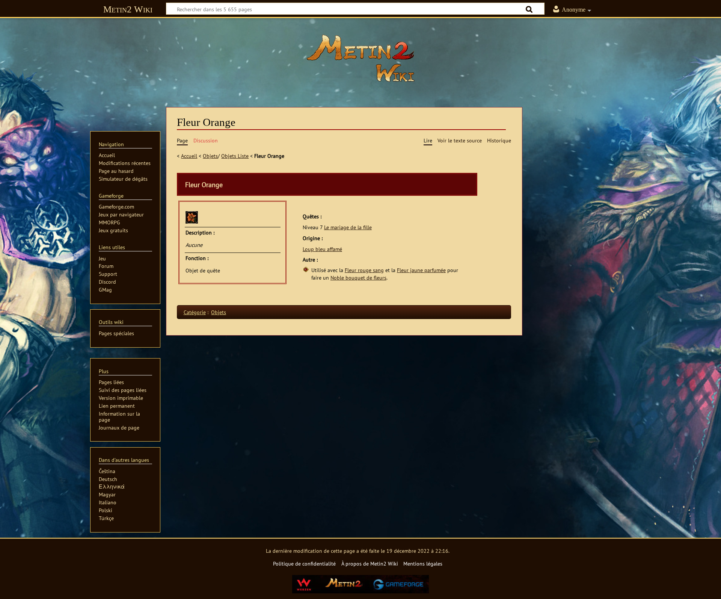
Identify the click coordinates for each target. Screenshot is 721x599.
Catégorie (195, 312)
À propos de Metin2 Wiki (369, 563)
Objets (210, 155)
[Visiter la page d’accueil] (360, 58)
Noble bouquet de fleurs (358, 277)
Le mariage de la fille (348, 227)
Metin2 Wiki (127, 9)
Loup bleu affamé (322, 249)
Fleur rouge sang (364, 270)
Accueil (189, 155)
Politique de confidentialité (304, 563)
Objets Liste (235, 155)
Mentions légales (422, 563)
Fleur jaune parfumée (421, 270)
